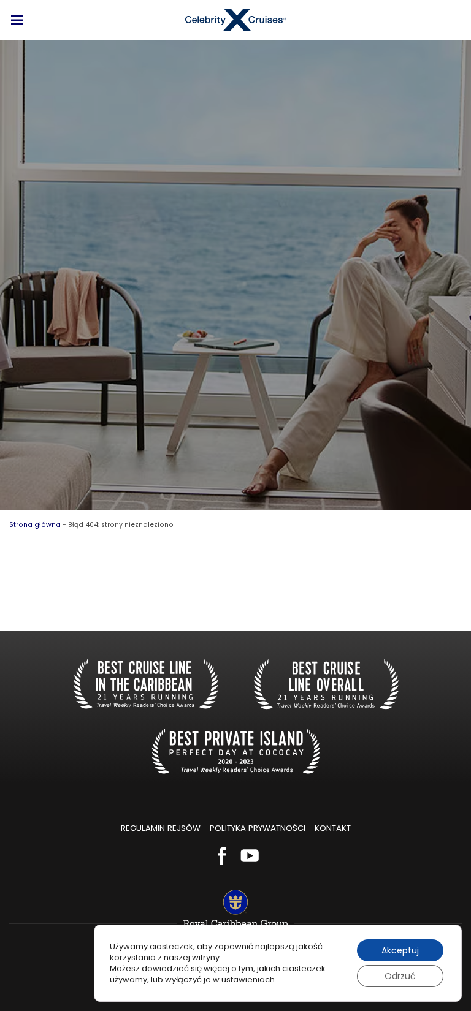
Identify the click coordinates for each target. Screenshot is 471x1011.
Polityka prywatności (257, 828)
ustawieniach (248, 979)
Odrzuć (400, 976)
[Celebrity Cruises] (235, 20)
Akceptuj (400, 950)
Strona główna (35, 524)
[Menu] (17, 20)
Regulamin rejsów (161, 828)
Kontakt (333, 828)
